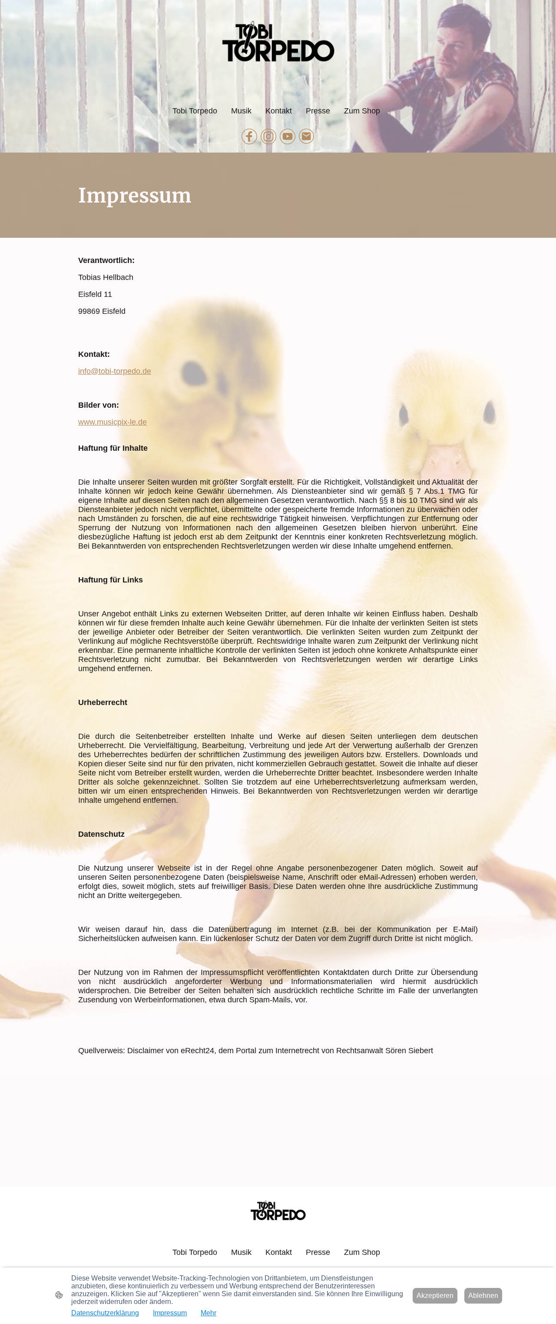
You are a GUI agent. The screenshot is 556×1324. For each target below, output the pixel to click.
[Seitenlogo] (278, 51)
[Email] (306, 136)
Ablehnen (483, 1295)
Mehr (208, 1313)
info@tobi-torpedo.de (114, 371)
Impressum (170, 1313)
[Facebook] (249, 136)
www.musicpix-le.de (112, 422)
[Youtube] (287, 136)
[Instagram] (268, 136)
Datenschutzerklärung (105, 1313)
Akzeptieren (435, 1295)
